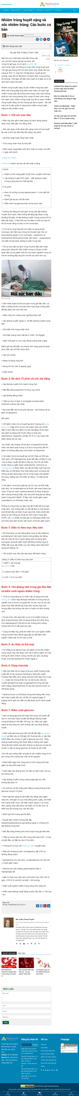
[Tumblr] (36, 944)
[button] (74, 11)
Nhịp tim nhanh (9, 158)
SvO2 (7, 566)
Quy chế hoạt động (47, 1054)
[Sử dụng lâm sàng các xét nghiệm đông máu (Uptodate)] (43, 963)
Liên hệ (43, 1044)
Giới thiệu (44, 1048)
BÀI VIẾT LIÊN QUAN (9, 953)
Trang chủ (4, 15)
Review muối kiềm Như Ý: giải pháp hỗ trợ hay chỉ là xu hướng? (65, 125)
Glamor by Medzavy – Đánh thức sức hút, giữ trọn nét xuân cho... (64, 108)
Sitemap (23, 1063)
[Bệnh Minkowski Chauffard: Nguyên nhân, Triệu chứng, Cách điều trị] (9, 963)
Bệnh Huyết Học (25, 15)
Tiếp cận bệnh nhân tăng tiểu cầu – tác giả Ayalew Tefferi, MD (26, 972)
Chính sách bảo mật (48, 1051)
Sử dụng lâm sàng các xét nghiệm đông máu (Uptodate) (43, 972)
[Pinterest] (44, 39)
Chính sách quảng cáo (48, 1060)
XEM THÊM (21, 953)
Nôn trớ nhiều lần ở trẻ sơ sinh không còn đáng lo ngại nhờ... (65, 98)
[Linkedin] (48, 39)
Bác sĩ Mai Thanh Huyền (15, 36)
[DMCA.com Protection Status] (27, 1087)
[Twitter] (41, 39)
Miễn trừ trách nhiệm (48, 1057)
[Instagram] (21, 944)
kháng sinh (6, 600)
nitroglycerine (7, 468)
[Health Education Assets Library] (49, 3)
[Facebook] (37, 39)
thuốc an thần (28, 846)
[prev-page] (2, 980)
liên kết (62, 1089)
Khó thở (6, 163)
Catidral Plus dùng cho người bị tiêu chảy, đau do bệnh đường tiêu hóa (65, 88)
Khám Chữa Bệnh (14, 15)
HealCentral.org (53, 1086)
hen (3, 680)
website (19, 1089)
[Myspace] (28, 944)
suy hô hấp (32, 64)
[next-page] (6, 980)
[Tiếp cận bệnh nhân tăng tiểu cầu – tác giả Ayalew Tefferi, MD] (26, 963)
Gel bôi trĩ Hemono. (64, 65)
